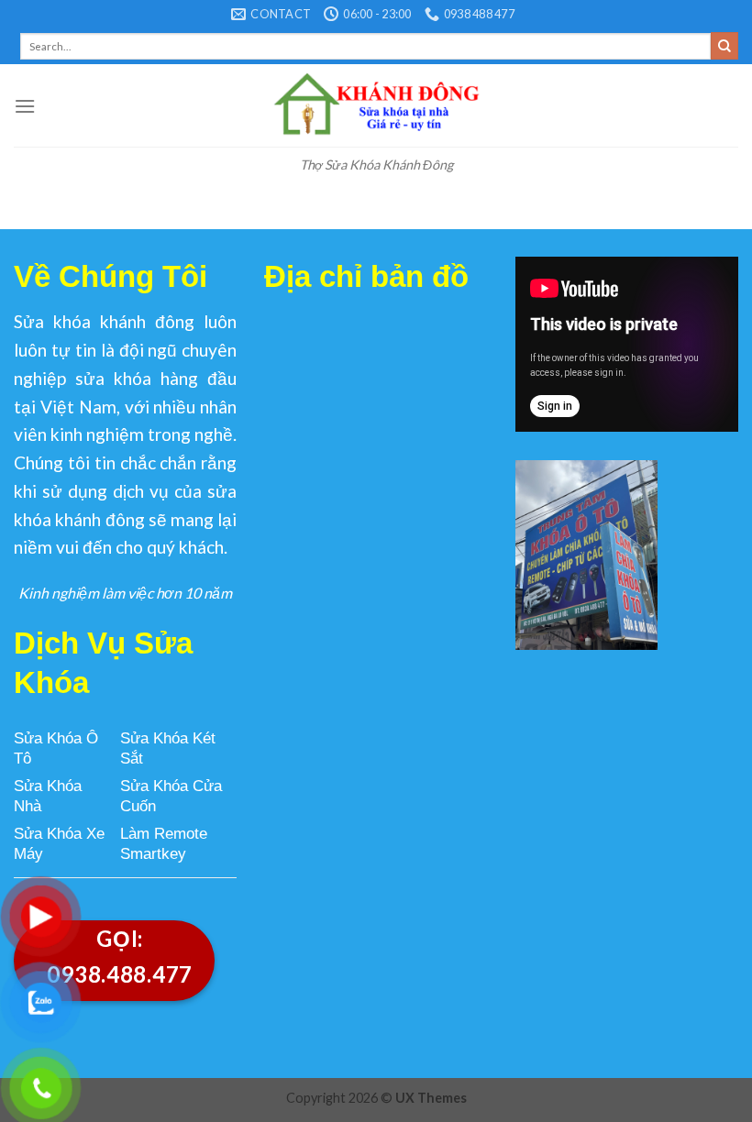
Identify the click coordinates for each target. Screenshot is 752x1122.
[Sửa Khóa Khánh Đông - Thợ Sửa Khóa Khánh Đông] (376, 105)
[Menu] (25, 105)
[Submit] (724, 46)
